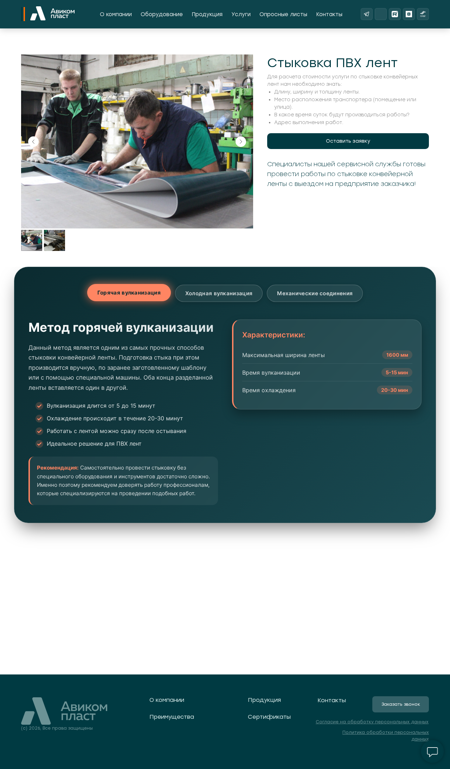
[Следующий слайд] (241, 141)
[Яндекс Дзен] (409, 14)
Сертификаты (269, 716)
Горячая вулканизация (129, 292)
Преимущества (171, 716)
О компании (116, 14)
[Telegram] (367, 14)
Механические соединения (315, 293)
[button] (348, 141)
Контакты (329, 14)
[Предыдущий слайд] (33, 141)
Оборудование (162, 14)
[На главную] (52, 14)
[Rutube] (395, 14)
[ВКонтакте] (381, 14)
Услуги (241, 14)
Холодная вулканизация (218, 293)
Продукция (207, 14)
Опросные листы (283, 14)
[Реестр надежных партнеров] (423, 14)
